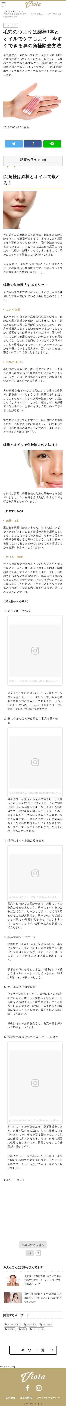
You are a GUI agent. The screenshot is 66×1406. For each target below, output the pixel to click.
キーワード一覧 (33, 1350)
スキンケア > (17, 11)
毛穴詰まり (31, 1324)
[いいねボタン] (30, 1253)
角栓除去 (11, 1329)
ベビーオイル (38, 1329)
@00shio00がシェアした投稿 (27, 897)
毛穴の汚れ (47, 1324)
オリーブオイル (14, 1324)
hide (42, 159)
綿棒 (24, 1329)
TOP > (6, 11)
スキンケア (10, 25)
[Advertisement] (33, 1214)
